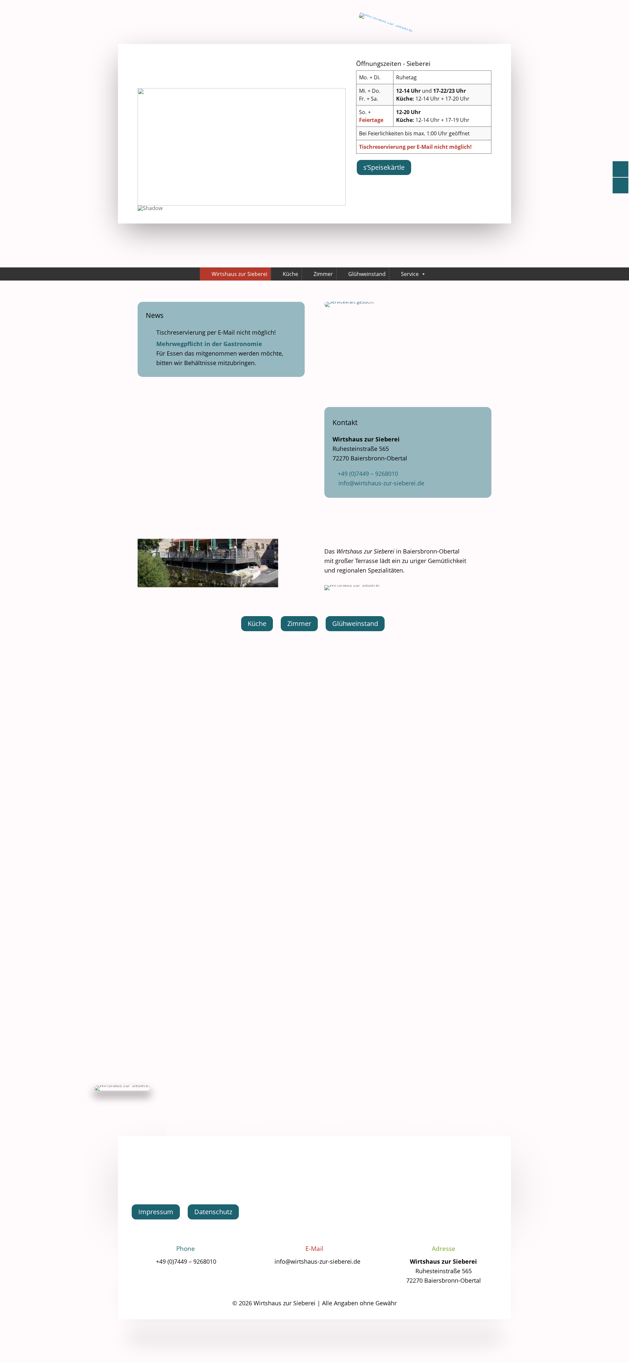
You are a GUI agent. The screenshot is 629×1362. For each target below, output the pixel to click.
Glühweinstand (367, 274)
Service (410, 274)
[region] (242, 151)
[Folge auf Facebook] (314, 1176)
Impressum (155, 1211)
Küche (290, 274)
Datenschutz (213, 1211)
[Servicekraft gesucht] (349, 305)
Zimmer (323, 274)
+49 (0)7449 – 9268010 (368, 473)
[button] (148, 147)
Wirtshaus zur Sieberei (239, 274)
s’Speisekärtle (384, 167)
